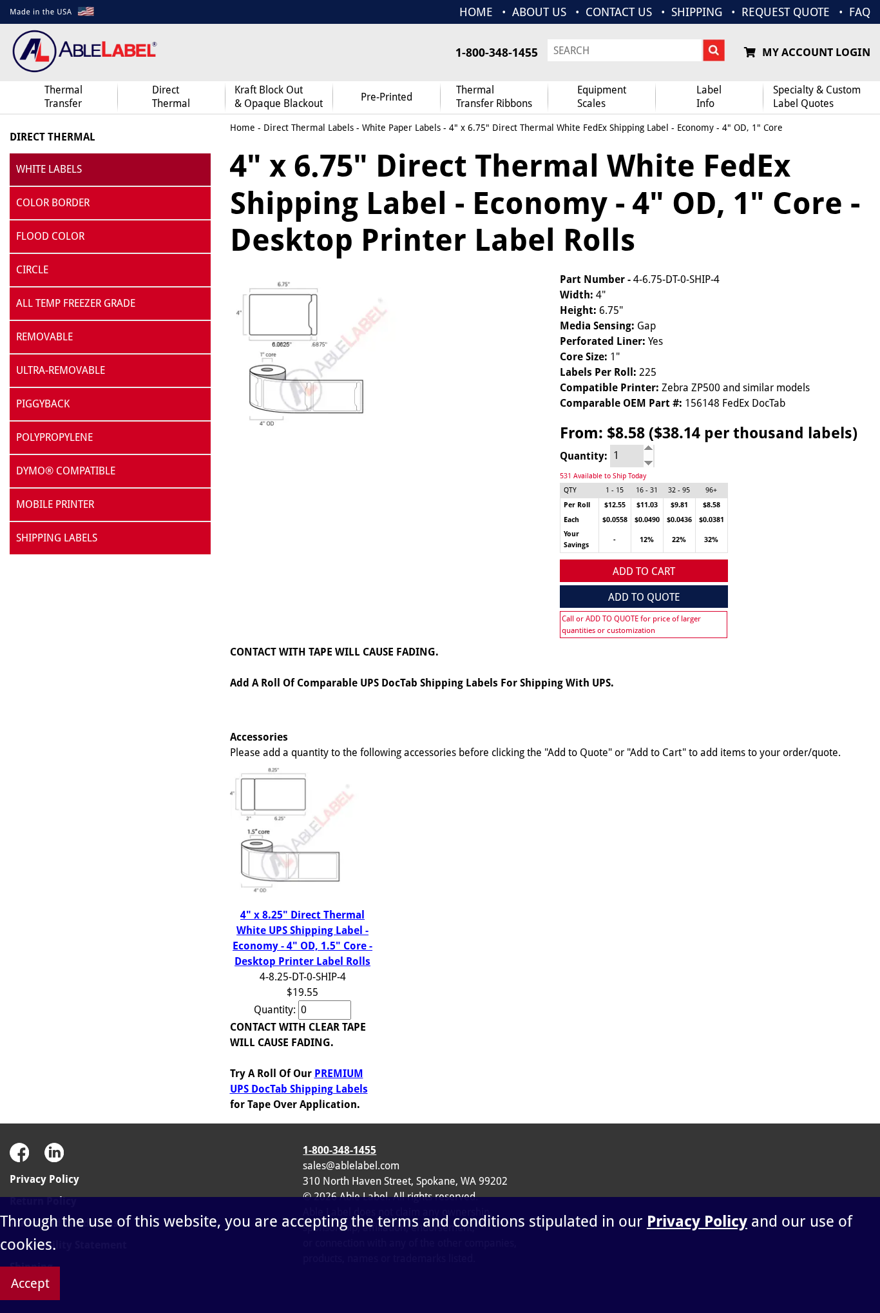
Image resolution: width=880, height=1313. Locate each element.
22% (679, 540)
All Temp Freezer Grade (75, 303)
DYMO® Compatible (65, 471)
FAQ (859, 12)
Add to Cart (644, 571)
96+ (711, 490)
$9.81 (679, 505)
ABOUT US (539, 12)
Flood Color (50, 236)
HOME (476, 12)
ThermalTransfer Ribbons (494, 97)
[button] (838, 1172)
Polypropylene (54, 437)
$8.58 (711, 505)
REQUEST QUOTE (785, 12)
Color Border (53, 203)
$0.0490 (647, 520)
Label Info (709, 97)
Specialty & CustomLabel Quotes (817, 97)
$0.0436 (679, 520)
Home (242, 127)
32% (711, 540)
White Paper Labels (401, 127)
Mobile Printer (55, 504)
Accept (30, 1283)
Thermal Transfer (63, 97)
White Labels (49, 169)
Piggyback (43, 404)
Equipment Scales (601, 97)
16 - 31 (647, 490)
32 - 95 (679, 490)
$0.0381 (711, 520)
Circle (32, 270)
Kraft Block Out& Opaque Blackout (278, 97)
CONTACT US (619, 12)
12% (647, 540)
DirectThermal (171, 97)
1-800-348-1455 (496, 52)
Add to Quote (644, 597)
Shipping (696, 12)
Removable (44, 337)
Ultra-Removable (60, 370)
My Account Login (816, 52)
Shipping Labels (56, 538)
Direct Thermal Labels (308, 127)
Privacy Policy (44, 1179)
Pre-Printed (386, 97)
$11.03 (647, 505)
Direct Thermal (52, 137)
